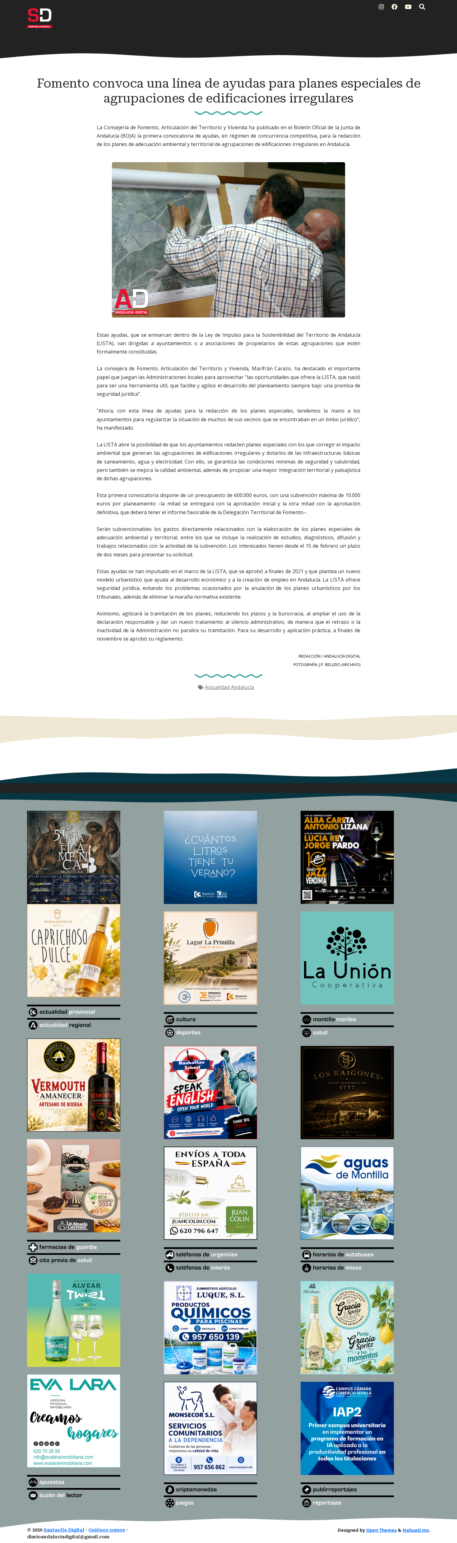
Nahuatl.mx (416, 1530)
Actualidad (218, 687)
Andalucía (242, 687)
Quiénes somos (106, 1530)
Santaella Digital (64, 1530)
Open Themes (381, 1530)
